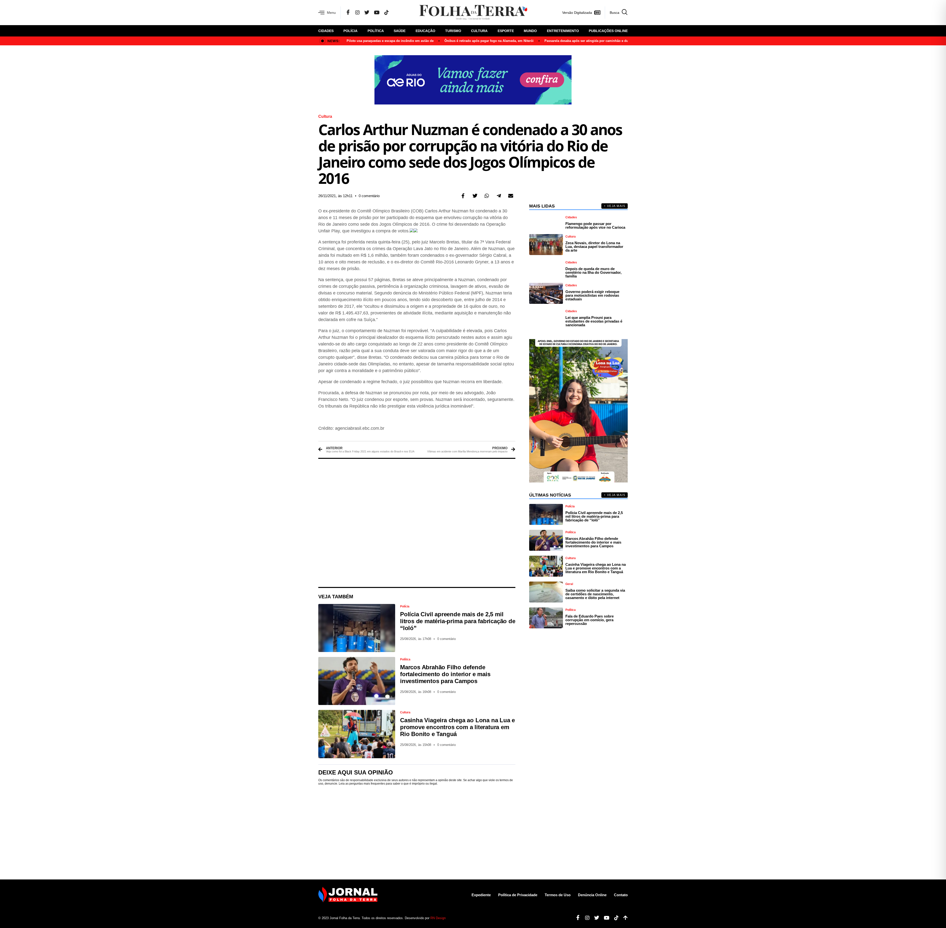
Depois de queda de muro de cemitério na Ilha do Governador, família (593, 272)
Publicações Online (608, 31)
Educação (425, 31)
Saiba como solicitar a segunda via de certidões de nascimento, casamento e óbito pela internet (595, 594)
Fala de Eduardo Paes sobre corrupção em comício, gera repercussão (589, 620)
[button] (463, 196)
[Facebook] (348, 13)
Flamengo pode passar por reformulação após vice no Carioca (595, 225)
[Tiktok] (614, 917)
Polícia (350, 31)
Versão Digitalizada (577, 13)
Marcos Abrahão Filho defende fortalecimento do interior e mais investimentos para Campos (445, 674)
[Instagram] (357, 12)
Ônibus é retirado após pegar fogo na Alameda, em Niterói (489, 41)
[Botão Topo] (624, 917)
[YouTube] (377, 12)
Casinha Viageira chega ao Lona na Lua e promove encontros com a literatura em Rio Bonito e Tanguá (457, 727)
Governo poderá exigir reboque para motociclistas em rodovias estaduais (592, 295)
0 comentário (369, 196)
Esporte (506, 31)
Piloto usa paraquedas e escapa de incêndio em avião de (390, 41)
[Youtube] (604, 917)
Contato (621, 895)
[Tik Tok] (386, 12)
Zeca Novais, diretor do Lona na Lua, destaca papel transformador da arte (594, 246)
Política (376, 31)
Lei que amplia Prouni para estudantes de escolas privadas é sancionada (593, 321)
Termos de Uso (558, 895)
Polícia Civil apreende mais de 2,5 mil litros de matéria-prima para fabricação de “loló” (457, 621)
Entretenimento (563, 31)
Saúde (399, 31)
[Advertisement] (416, 523)
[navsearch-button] (616, 12)
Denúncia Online (592, 895)
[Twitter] (366, 12)
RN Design (438, 918)
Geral (569, 584)
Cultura (479, 31)
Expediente (481, 895)
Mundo (530, 31)
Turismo (453, 31)
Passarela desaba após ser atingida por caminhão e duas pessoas (594, 41)
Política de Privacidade (517, 895)
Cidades (326, 31)
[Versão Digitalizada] (597, 12)
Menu (331, 13)
